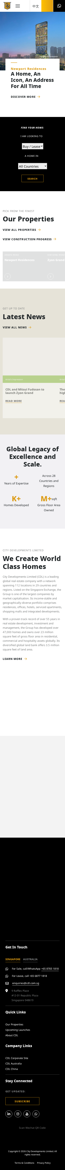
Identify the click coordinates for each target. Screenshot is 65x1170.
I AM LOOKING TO (32, 136)
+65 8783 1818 (50, 968)
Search (32, 178)
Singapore (12, 959)
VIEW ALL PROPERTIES (19, 230)
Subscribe (22, 1101)
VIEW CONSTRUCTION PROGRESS (27, 239)
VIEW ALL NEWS (15, 327)
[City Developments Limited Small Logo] (7, 6)
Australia (30, 959)
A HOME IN (31, 155)
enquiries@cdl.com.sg (25, 983)
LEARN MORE (12, 659)
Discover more (23, 96)
